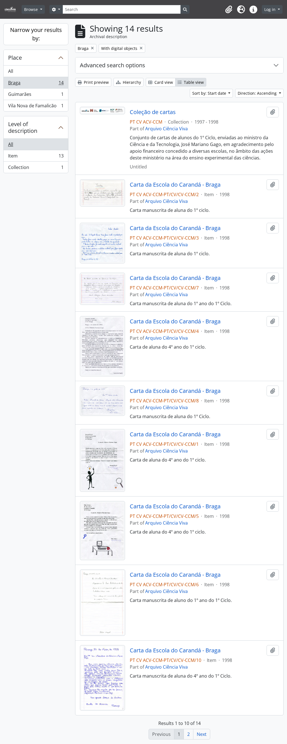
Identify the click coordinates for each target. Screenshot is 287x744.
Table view (193, 82)
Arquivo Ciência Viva (166, 129)
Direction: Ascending (258, 93)
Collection (36, 168)
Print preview (96, 82)
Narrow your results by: (36, 34)
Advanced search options (112, 65)
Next (202, 734)
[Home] (12, 9)
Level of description (22, 127)
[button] (229, 9)
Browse (31, 9)
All (10, 71)
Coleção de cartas (153, 112)
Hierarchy (131, 82)
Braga (36, 84)
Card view (163, 82)
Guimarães (36, 95)
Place (15, 57)
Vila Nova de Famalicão (36, 107)
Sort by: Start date (209, 93)
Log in (270, 9)
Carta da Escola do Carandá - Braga (175, 184)
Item (36, 157)
